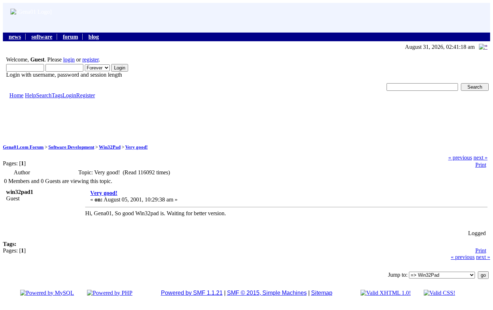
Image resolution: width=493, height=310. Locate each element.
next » (481, 157)
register (90, 59)
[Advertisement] (246, 121)
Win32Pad (110, 147)
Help (30, 95)
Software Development (71, 147)
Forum (70, 37)
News (15, 37)
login (69, 59)
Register (85, 95)
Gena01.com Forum (23, 147)
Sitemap (321, 293)
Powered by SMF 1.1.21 (192, 293)
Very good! (136, 147)
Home (16, 95)
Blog (93, 37)
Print (480, 165)
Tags (57, 95)
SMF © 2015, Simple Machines (267, 293)
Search (44, 95)
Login (69, 95)
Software (41, 37)
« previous (460, 157)
